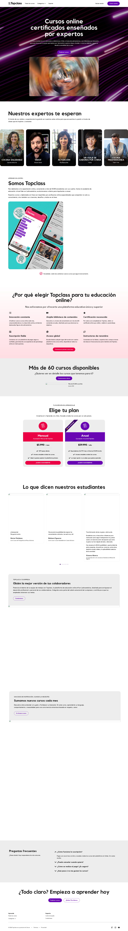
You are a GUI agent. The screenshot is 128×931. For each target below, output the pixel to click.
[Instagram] (115, 927)
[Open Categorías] (45, 3)
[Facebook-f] (112, 927)
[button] (60, 564)
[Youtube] (119, 927)
